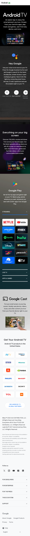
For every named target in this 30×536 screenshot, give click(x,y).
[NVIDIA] (22, 370)
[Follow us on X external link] (4, 471)
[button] (15, 212)
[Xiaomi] (22, 394)
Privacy (4, 522)
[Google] (5, 3)
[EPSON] (8, 362)
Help (6, 528)
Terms (11, 522)
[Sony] (22, 386)
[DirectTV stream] (22, 354)
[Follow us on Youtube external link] (14, 471)
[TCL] (8, 394)
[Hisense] (22, 362)
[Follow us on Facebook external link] (18, 471)
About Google (6, 518)
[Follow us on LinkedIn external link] (23, 471)
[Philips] (8, 378)
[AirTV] (8, 354)
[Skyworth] (8, 386)
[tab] (5, 95)
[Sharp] (22, 378)
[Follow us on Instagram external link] (9, 471)
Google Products (18, 518)
